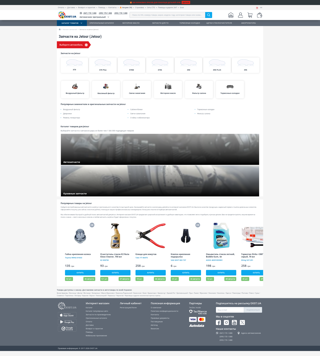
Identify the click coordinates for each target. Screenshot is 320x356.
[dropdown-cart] (250, 15)
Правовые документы (160, 318)
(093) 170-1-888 (226, 340)
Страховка (139, 8)
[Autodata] (198, 325)
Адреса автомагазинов (251, 333)
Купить (80, 272)
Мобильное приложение (96, 335)
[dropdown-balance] (259, 15)
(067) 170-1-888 (226, 333)
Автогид (154, 325)
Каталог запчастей (70, 29)
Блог (182, 8)
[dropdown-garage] (230, 15)
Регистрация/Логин (128, 307)
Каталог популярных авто (97, 311)
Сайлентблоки (136, 109)
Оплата (61, 8)
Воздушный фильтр (71, 109)
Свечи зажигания (137, 114)
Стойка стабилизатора (140, 118)
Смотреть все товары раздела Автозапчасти (82, 162)
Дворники (67, 114)
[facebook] (218, 322)
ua (261, 7)
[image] (80, 236)
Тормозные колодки (205, 109)
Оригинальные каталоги (96, 318)
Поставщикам (157, 321)
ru (257, 7)
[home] (60, 29)
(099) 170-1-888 (226, 336)
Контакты (112, 8)
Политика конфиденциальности (164, 311)
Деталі (186, 2)
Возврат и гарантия (86, 8)
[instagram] (226, 322)
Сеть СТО (151, 8)
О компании (156, 307)
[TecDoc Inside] (198, 312)
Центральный (93, 17)
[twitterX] (242, 322)
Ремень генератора (71, 118)
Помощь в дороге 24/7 (167, 8)
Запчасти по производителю (98, 314)
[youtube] (234, 322)
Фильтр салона (203, 114)
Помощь (101, 8)
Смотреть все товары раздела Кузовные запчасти (85, 194)
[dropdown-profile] (240, 15)
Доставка (71, 8)
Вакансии (155, 328)
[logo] (67, 15)
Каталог (89, 307)
